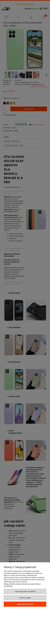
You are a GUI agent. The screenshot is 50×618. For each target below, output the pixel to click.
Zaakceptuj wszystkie (25, 604)
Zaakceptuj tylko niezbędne (25, 591)
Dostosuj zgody (25, 598)
